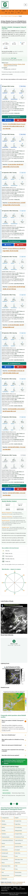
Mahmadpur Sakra (19, 859)
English (3, 10)
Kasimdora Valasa (19, 846)
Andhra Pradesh (7, 16)
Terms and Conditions (20, 888)
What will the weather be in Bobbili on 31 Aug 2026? (13, 740)
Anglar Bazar (17, 824)
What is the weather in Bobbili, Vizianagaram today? (13, 721)
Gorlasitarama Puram (19, 837)
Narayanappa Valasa (6, 865)
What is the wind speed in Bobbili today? (12, 745)
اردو (15, 12)
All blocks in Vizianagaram (17, 882)
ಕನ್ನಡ (20, 10)
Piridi (3, 872)
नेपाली (19, 12)
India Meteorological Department (10, 64)
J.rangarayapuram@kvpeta (7, 840)
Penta (16, 869)
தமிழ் (9, 12)
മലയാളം (24, 10)
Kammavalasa (18, 843)
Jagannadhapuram (19, 840)
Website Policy (4, 890)
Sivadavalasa (4, 878)
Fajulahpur (4, 833)
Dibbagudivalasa (18, 830)
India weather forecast (17, 883)
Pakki (16, 865)
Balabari (3, 827)
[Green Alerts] (5, 5)
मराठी (6, 12)
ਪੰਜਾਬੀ (10, 10)
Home (2, 16)
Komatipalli (17, 849)
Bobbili (20, 16)
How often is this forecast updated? (10, 755)
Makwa (3, 862)
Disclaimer (15, 887)
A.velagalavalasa (5, 817)
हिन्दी (13, 10)
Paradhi (3, 869)
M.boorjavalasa (5, 859)
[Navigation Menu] (25, 5)
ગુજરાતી (16, 10)
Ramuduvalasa (18, 872)
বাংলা (7, 10)
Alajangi (3, 820)
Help (20, 887)
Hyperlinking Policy (5, 888)
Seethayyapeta (18, 875)
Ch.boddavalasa (18, 827)
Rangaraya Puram (5, 875)
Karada (3, 846)
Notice (12, 888)
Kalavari (3, 843)
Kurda (16, 856)
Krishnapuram (4, 856)
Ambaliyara (4, 824)
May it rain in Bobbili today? (8, 735)
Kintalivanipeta (5, 849)
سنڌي (22, 12)
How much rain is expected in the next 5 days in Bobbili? (13, 750)
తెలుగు (12, 12)
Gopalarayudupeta (5, 837)
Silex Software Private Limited (19, 893)
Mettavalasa (17, 862)
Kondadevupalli (5, 853)
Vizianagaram (15, 16)
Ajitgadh (16, 817)
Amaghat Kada (18, 820)
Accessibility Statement (6, 887)
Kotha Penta (17, 853)
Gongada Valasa (18, 833)
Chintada (3, 830)
